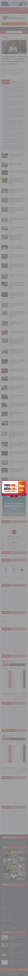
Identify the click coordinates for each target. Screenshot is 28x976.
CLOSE (14, 496)
